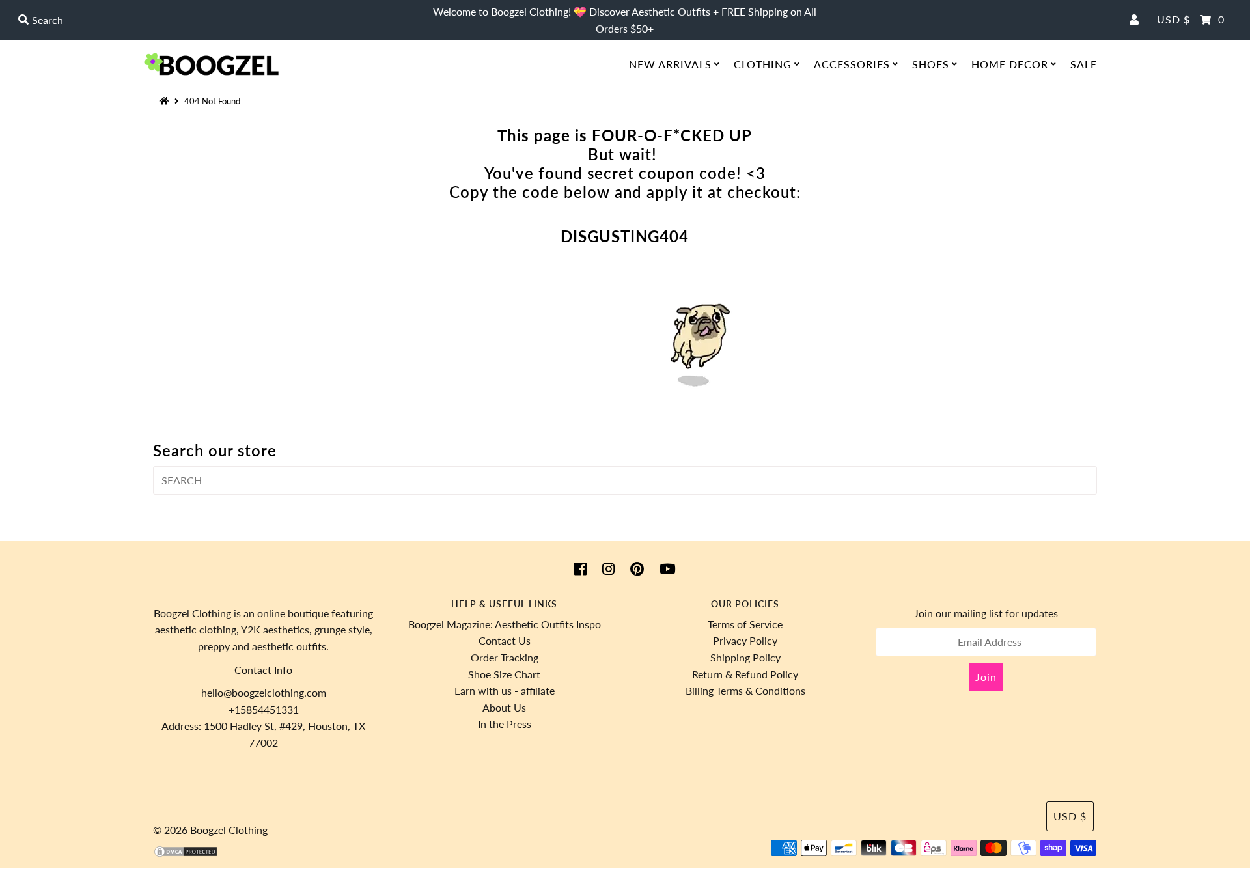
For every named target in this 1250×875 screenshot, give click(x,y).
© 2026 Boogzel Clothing (210, 830)
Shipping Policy (745, 657)
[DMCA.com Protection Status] (185, 854)
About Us (504, 707)
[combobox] (215, 20)
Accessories (852, 64)
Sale (1083, 64)
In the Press (504, 723)
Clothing (763, 64)
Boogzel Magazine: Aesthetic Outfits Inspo (504, 624)
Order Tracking (504, 657)
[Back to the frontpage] (166, 101)
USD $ (1173, 19)
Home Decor (1009, 64)
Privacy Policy (745, 640)
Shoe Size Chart (504, 674)
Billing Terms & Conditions (745, 690)
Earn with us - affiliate (504, 690)
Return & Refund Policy (745, 674)
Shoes (930, 64)
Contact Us (505, 640)
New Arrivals (670, 64)
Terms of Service (745, 624)
